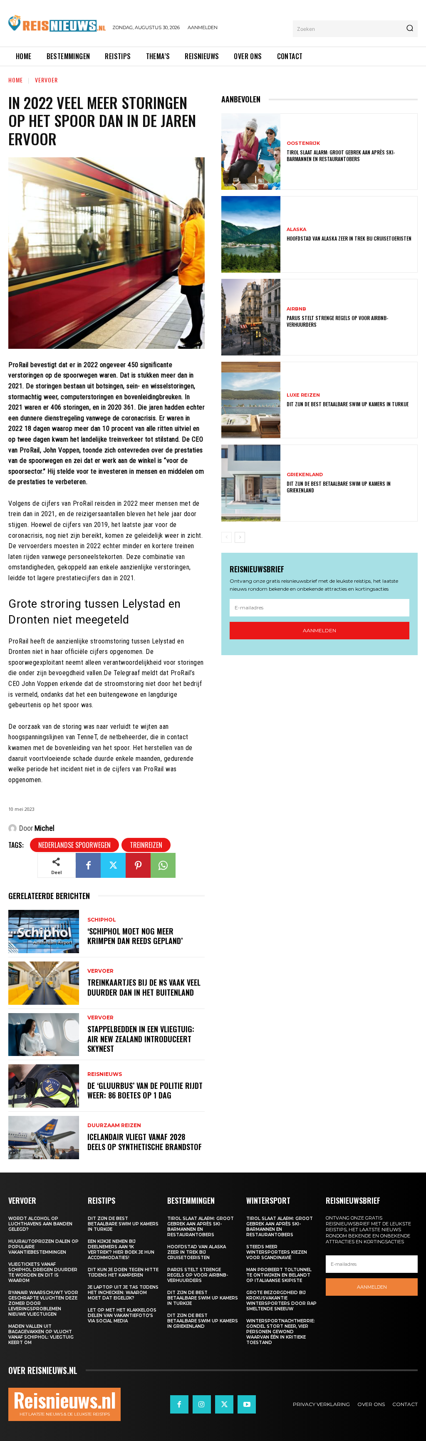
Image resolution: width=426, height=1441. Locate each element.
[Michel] (13, 828)
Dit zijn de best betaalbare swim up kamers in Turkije (348, 403)
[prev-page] (226, 537)
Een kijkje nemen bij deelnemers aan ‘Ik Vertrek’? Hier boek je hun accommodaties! (121, 1249)
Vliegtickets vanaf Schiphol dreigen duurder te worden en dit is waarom (42, 1272)
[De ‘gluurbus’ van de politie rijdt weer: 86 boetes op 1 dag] (43, 1086)
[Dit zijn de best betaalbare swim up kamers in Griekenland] (250, 483)
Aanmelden (319, 630)
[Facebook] (88, 865)
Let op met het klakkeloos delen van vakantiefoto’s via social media (122, 1315)
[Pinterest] (138, 865)
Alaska (296, 229)
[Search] (410, 28)
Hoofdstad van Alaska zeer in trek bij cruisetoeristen (349, 238)
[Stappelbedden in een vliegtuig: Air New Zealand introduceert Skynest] (43, 1034)
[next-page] (240, 537)
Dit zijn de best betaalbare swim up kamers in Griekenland (339, 487)
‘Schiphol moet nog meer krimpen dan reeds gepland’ (135, 936)
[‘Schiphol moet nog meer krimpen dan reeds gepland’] (43, 931)
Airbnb (296, 309)
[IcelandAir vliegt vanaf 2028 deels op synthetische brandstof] (43, 1137)
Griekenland (305, 474)
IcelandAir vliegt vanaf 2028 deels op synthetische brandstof (144, 1141)
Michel (44, 828)
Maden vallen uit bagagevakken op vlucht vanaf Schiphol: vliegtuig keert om (41, 1334)
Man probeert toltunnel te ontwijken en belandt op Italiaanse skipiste (279, 1275)
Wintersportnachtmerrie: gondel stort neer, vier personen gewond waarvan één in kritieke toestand (280, 1331)
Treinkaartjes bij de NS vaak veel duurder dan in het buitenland (144, 987)
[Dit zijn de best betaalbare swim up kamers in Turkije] (250, 400)
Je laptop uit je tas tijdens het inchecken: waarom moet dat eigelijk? (123, 1292)
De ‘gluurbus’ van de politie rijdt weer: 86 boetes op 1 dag (145, 1090)
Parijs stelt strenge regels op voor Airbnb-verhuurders (337, 321)
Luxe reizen (303, 395)
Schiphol (101, 919)
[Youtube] (247, 1404)
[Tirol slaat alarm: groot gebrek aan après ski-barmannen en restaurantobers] (250, 151)
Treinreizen (146, 845)
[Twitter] (113, 865)
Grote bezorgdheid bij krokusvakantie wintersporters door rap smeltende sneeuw (281, 1301)
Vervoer (46, 79)
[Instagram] (202, 1404)
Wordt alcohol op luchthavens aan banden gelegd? (40, 1224)
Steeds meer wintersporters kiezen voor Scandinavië (276, 1252)
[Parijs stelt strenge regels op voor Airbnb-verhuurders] (250, 317)
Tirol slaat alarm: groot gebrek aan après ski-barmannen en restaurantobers (341, 155)
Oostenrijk (303, 143)
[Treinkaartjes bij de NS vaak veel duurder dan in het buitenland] (43, 983)
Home (15, 79)
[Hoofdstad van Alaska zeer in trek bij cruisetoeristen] (250, 234)
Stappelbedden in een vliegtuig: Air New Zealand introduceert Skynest (140, 1039)
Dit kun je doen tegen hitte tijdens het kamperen (123, 1272)
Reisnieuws (104, 1074)
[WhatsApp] (163, 865)
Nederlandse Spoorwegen (74, 845)
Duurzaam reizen (114, 1125)
